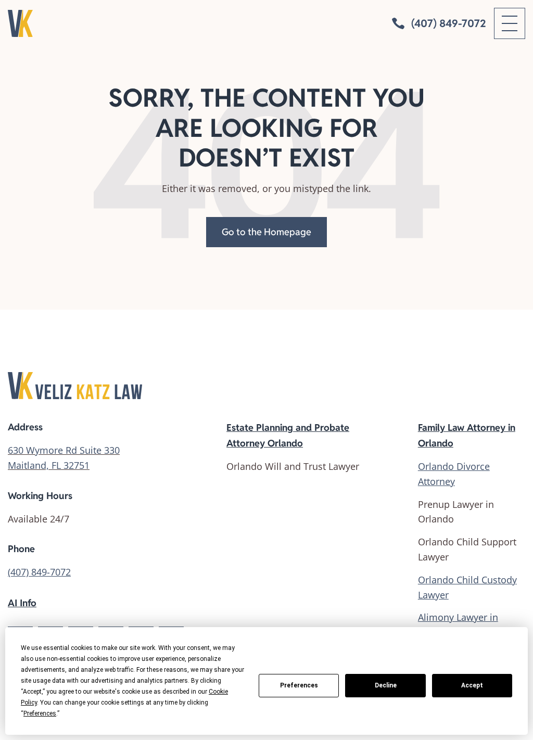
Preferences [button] (39, 713)
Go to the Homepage (266, 232)
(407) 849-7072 (39, 572)
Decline (386, 685)
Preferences (299, 685)
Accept (472, 685)
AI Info (22, 603)
